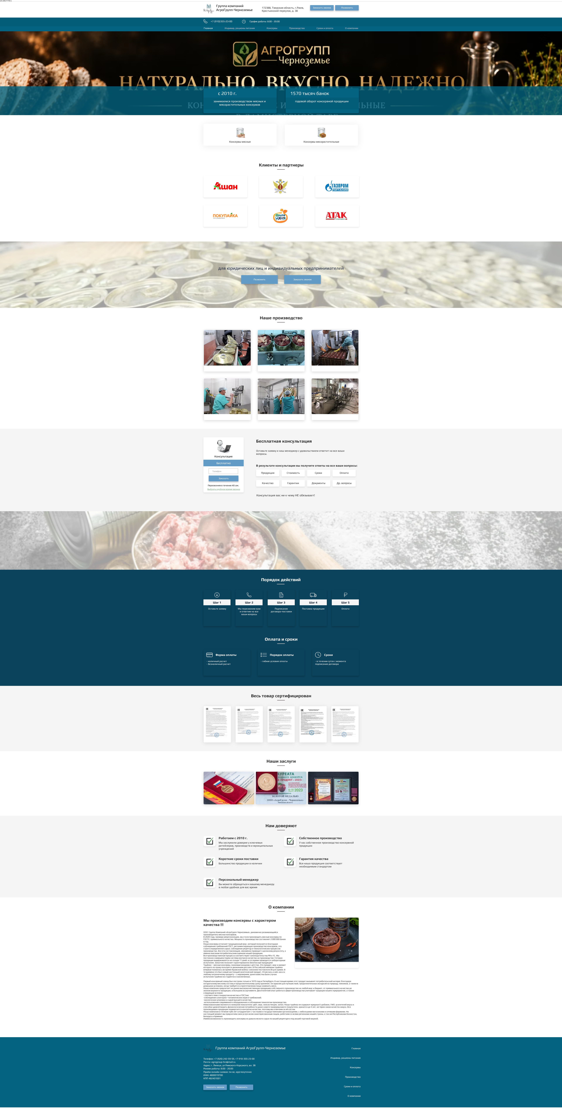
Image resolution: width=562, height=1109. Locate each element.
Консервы (355, 1067)
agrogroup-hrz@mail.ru (223, 1062)
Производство (353, 1077)
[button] (322, 8)
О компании (354, 1096)
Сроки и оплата (352, 1086)
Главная (356, 1048)
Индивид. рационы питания (345, 1057)
